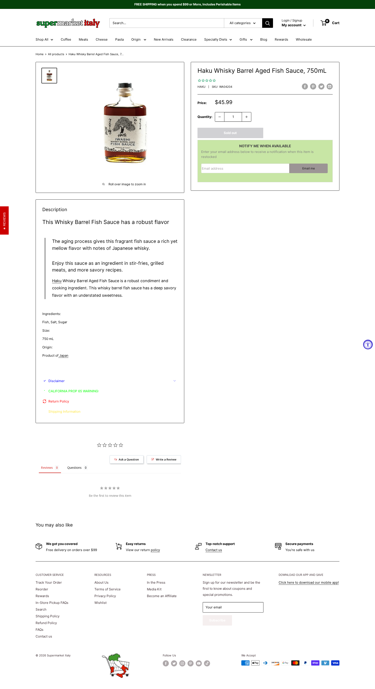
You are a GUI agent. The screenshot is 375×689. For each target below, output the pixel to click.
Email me (308, 168)
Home (40, 54)
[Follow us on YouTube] (199, 663)
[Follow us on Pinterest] (191, 663)
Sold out (230, 133)
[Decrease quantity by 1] (219, 116)
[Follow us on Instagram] (182, 663)
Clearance (189, 39)
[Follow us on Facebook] (166, 663)
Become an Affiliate (162, 596)
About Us (101, 582)
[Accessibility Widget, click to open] (368, 344)
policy (155, 550)
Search (41, 609)
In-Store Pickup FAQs (52, 603)
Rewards (281, 39)
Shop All (42, 39)
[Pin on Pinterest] (313, 86)
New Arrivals (163, 39)
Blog (263, 39)
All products (56, 54)
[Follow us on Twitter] (174, 663)
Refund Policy (46, 623)
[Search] (267, 23)
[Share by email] (330, 86)
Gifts (244, 39)
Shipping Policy (47, 616)
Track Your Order (49, 582)
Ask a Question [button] (129, 459)
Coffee (66, 39)
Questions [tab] (74, 467)
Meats (83, 39)
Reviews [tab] (47, 467)
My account (292, 25)
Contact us (214, 550)
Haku (201, 86)
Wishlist (100, 603)
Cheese (102, 39)
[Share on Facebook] (305, 86)
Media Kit (154, 589)
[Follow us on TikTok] (207, 663)
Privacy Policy (105, 596)
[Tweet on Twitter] (321, 86)
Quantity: (204, 117)
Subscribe (217, 620)
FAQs (39, 630)
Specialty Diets (215, 39)
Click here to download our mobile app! (309, 582)
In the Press (156, 582)
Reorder (42, 589)
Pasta (119, 39)
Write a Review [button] (166, 459)
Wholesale (304, 39)
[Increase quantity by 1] (246, 116)
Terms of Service (107, 589)
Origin (136, 39)
